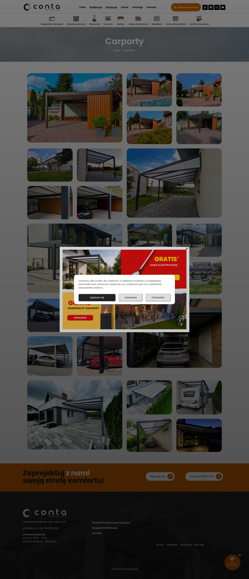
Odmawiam (158, 297)
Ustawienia (130, 297)
